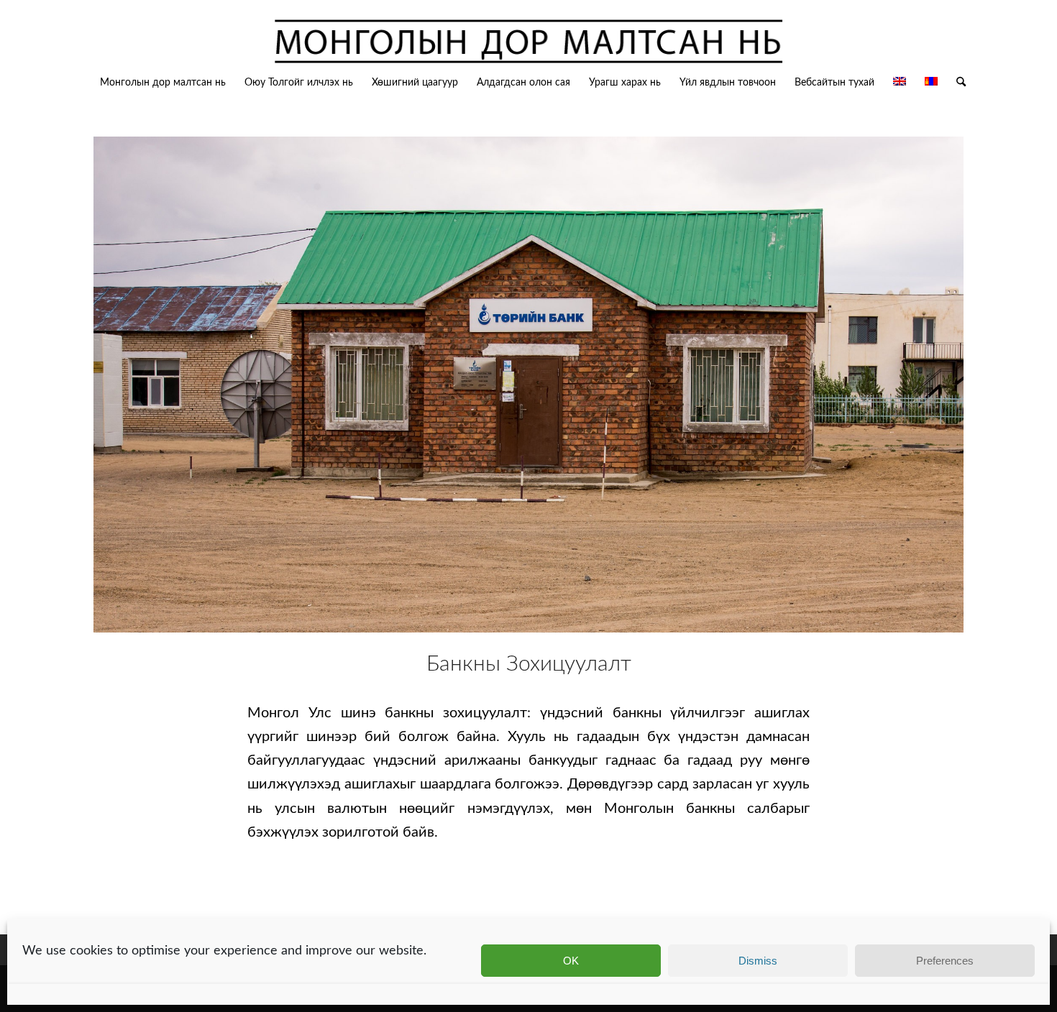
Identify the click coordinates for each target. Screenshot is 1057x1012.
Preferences (945, 960)
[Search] (956, 83)
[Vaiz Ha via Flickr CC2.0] (528, 384)
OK (571, 960)
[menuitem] (163, 83)
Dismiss (757, 960)
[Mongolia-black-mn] (528, 42)
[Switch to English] (899, 83)
